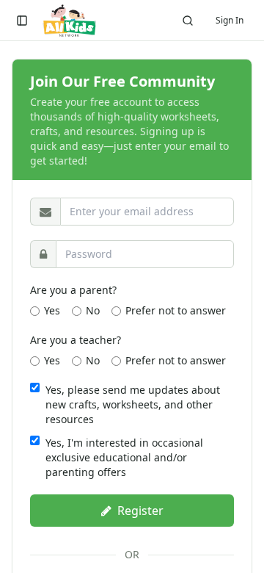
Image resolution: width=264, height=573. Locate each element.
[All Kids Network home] (69, 20)
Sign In (229, 20)
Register (140, 510)
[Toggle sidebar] (22, 20)
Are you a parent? (73, 290)
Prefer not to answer (175, 310)
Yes (52, 310)
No (93, 310)
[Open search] (188, 20)
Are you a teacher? (75, 340)
